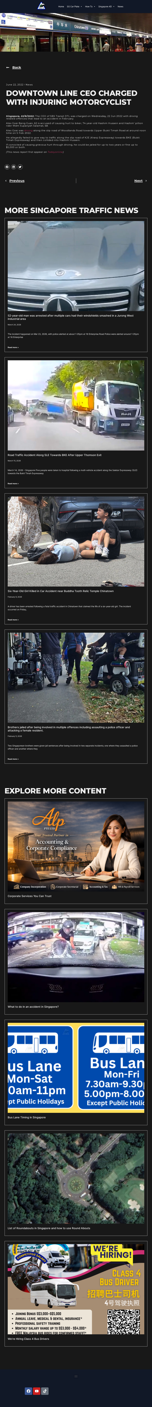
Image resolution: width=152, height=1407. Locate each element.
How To (88, 6)
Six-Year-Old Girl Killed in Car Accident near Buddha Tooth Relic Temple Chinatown (61, 591)
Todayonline (55, 152)
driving (28, 130)
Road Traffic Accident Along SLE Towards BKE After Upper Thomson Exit (55, 455)
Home (61, 6)
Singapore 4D (105, 6)
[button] (7, 166)
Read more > (13, 347)
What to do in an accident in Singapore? (33, 1006)
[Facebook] (28, 1391)
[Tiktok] (45, 1391)
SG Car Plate (73, 6)
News (120, 6)
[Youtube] (36, 1391)
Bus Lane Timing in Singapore (27, 1117)
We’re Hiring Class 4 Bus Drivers (28, 1338)
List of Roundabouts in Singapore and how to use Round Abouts (49, 1228)
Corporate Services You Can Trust (30, 896)
